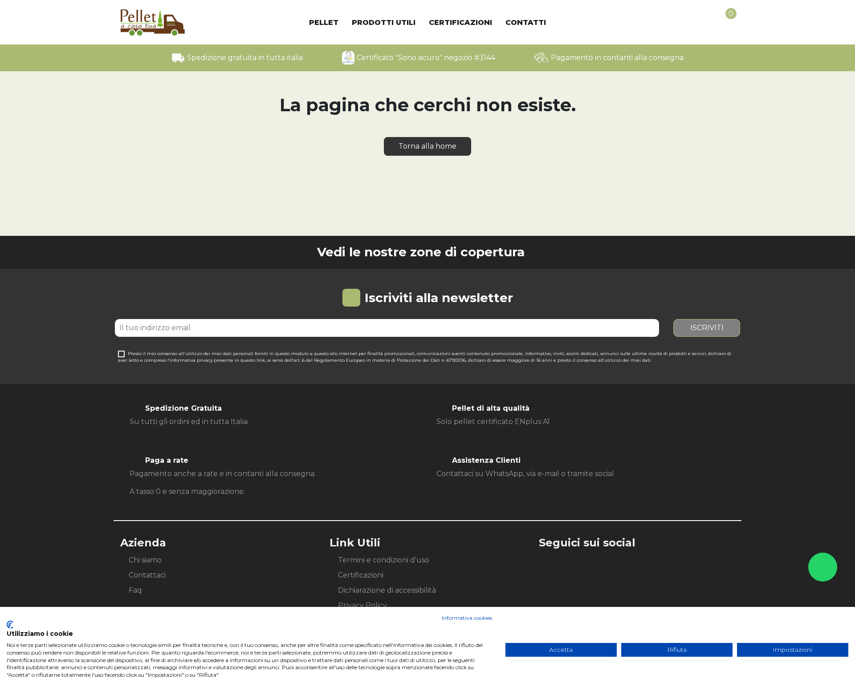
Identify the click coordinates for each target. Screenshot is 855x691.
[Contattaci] (822, 567)
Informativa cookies (467, 617)
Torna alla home (427, 146)
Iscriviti (707, 327)
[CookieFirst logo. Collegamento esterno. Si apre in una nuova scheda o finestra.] (10, 625)
